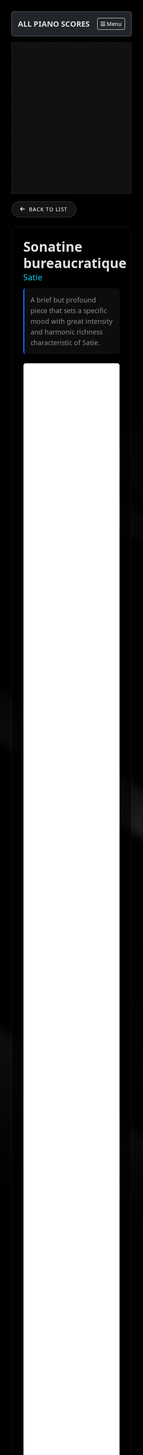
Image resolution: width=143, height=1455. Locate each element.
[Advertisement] (71, 118)
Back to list (48, 209)
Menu (113, 23)
